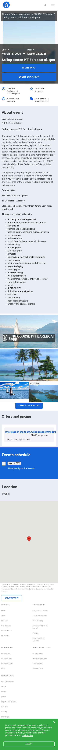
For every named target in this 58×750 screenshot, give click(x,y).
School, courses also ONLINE (26, 14)
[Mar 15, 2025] (4, 464)
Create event (11, 598)
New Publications (7, 682)
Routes (3, 697)
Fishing (36, 633)
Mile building (38, 621)
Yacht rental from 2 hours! (40, 627)
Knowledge (5, 717)
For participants (7, 664)
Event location (29, 76)
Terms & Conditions (40, 659)
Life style (4, 707)
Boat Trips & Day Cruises (39, 639)
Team (3, 616)
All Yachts (5, 636)
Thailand (48, 14)
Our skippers (6, 626)
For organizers (6, 659)
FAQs (3, 669)
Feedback (4, 621)
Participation (5, 654)
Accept (28, 744)
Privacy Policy (38, 654)
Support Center (38, 669)
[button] (29, 406)
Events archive (6, 631)
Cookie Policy (27, 735)
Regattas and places (40, 611)
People (3, 687)
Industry (4, 712)
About (3, 611)
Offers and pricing (29, 405)
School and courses (40, 616)
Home (5, 14)
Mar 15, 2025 (14, 463)
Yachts (3, 692)
